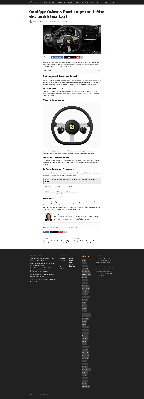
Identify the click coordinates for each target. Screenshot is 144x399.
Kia (84, 324)
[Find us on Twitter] (112, 394)
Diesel (84, 294)
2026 (84, 263)
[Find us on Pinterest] (114, 394)
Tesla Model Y (86, 369)
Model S (85, 330)
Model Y (85, 332)
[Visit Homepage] (35, 2)
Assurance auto (60, 2)
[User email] (44, 224)
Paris (84, 341)
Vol (77, 227)
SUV (84, 361)
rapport (85, 349)
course (84, 282)
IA (65, 227)
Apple (57, 227)
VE (84, 375)
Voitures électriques (72, 265)
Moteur (85, 335)
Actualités (52, 2)
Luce (69, 227)
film (84, 305)
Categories (70, 2)
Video (70, 262)
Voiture (72, 227)
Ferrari (61, 227)
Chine (84, 280)
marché (85, 327)
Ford (84, 308)
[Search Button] (113, 2)
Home (30, 6)
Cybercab (85, 285)
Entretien (62, 268)
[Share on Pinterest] (78, 57)
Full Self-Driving (85, 314)
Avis (61, 264)
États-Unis (85, 386)
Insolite (71, 258)
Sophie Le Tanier (38, 21)
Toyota (84, 372)
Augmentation (86, 274)
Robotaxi (85, 352)
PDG (84, 344)
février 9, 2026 (48, 21)
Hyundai (85, 318)
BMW (84, 277)
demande (85, 291)
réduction (85, 358)
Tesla (84, 366)
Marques (77, 2)
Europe (85, 299)
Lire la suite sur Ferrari (64, 66)
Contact (99, 2)
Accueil (45, 2)
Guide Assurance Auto (88, 2)
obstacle (85, 338)
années (52, 227)
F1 (84, 302)
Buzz (61, 266)
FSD (84, 311)
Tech (84, 363)
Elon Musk (85, 297)
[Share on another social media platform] (81, 57)
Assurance (85, 271)
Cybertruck (85, 288)
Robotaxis (85, 355)
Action (48, 227)
